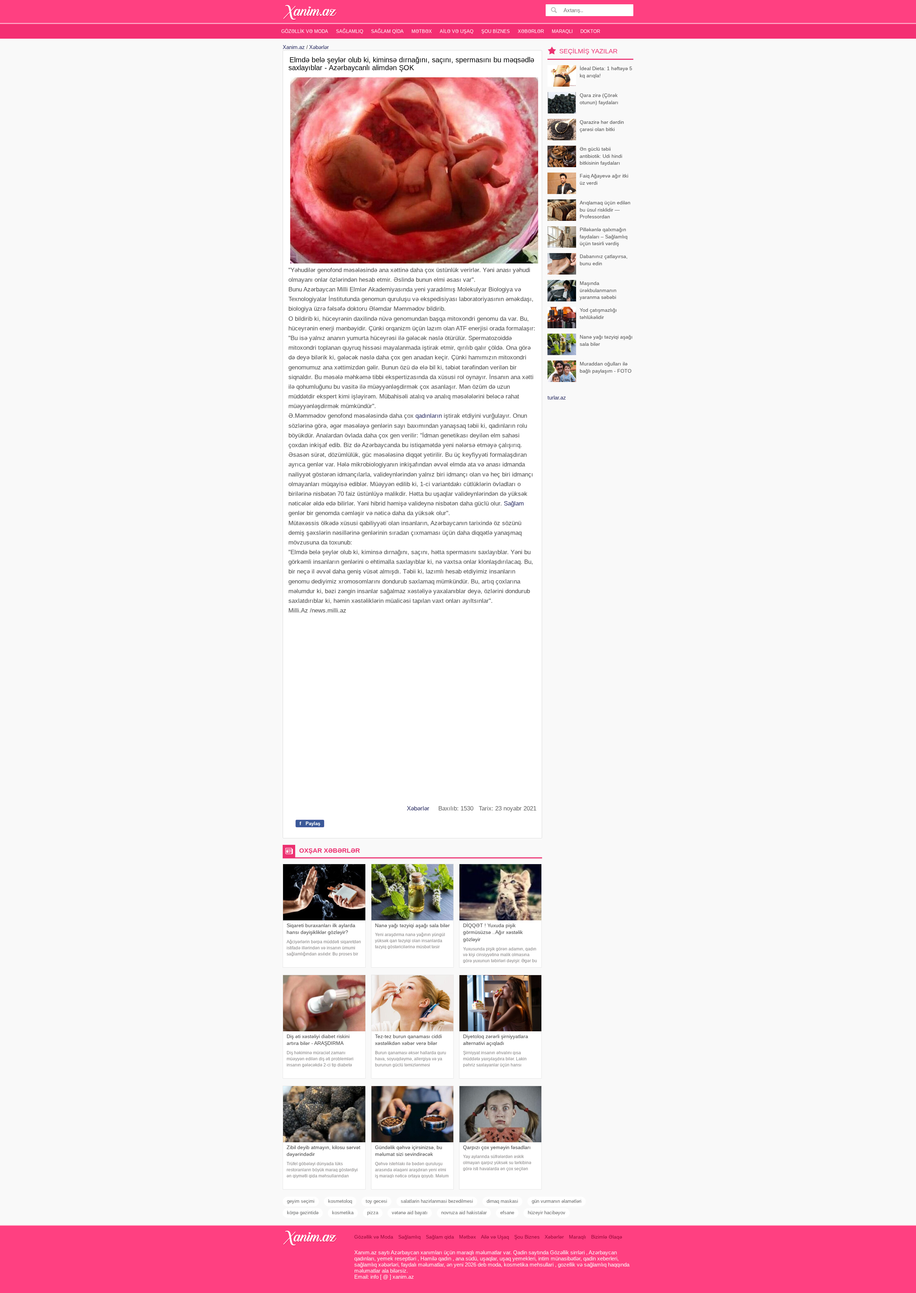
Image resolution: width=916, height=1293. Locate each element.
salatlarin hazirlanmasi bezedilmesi (437, 1201)
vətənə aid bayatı (410, 1212)
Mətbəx (421, 31)
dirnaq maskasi (502, 1201)
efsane (507, 1212)
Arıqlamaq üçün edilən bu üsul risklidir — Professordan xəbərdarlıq (605, 210)
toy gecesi (376, 1201)
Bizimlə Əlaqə (606, 1237)
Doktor (590, 31)
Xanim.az (294, 47)
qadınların (428, 415)
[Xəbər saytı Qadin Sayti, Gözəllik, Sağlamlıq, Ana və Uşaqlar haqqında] (310, 12)
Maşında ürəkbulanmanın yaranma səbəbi (598, 290)
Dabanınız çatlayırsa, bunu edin (604, 259)
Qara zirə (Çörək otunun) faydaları (599, 98)
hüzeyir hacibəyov (546, 1212)
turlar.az (556, 397)
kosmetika (343, 1212)
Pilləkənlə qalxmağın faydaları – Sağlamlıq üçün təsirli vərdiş (604, 236)
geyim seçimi (301, 1201)
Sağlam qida (387, 31)
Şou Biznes (495, 31)
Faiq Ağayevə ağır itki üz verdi (604, 179)
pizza (372, 1212)
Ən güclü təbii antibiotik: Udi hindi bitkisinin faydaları (601, 156)
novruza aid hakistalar (464, 1212)
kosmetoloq (340, 1201)
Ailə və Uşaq (456, 31)
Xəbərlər (531, 31)
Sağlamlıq (349, 31)
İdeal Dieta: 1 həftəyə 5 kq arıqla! (606, 72)
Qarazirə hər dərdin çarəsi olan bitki (602, 125)
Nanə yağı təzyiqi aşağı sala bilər (606, 340)
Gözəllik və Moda (304, 31)
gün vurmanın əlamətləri (556, 1201)
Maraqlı (562, 31)
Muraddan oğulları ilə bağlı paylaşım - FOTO (606, 367)
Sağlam (514, 503)
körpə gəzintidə (302, 1212)
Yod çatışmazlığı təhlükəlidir (598, 313)
